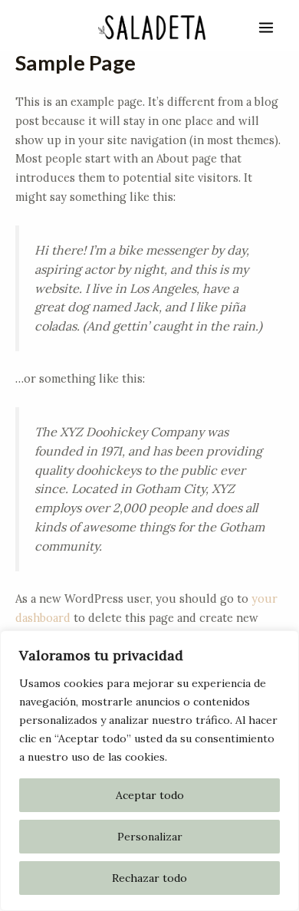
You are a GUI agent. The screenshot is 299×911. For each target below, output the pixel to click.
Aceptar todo (150, 795)
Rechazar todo (149, 878)
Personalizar (149, 837)
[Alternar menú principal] (266, 27)
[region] (149, 770)
